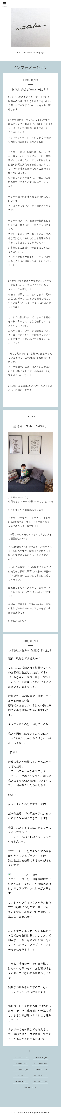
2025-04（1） (21, 1057)
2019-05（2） (41, 1081)
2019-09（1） (21, 1075)
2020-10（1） (21, 1063)
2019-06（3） (21, 1081)
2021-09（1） (41, 1057)
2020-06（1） (41, 1063)
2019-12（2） (41, 1069)
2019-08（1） (41, 1075)
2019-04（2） (31, 1087)
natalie (23, 1112)
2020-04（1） (21, 1069)
